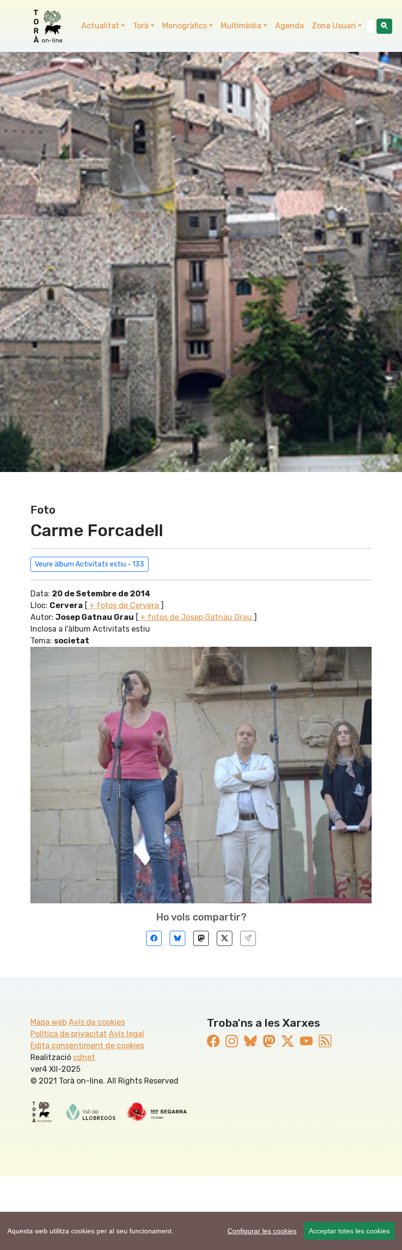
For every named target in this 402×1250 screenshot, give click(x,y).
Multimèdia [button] (241, 25)
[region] (201, 1231)
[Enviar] (248, 938)
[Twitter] (224, 938)
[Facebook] (154, 938)
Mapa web (48, 1022)
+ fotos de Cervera (124, 605)
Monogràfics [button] (184, 25)
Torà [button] (141, 25)
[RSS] (325, 1041)
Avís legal (126, 1033)
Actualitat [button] (100, 25)
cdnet (84, 1057)
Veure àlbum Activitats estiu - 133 (89, 564)
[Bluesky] (177, 938)
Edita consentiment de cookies (87, 1045)
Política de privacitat (68, 1033)
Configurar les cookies (262, 1231)
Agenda (289, 25)
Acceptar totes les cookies (349, 1231)
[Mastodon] (201, 938)
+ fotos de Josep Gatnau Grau (196, 617)
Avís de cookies (97, 1022)
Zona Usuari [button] (334, 25)
